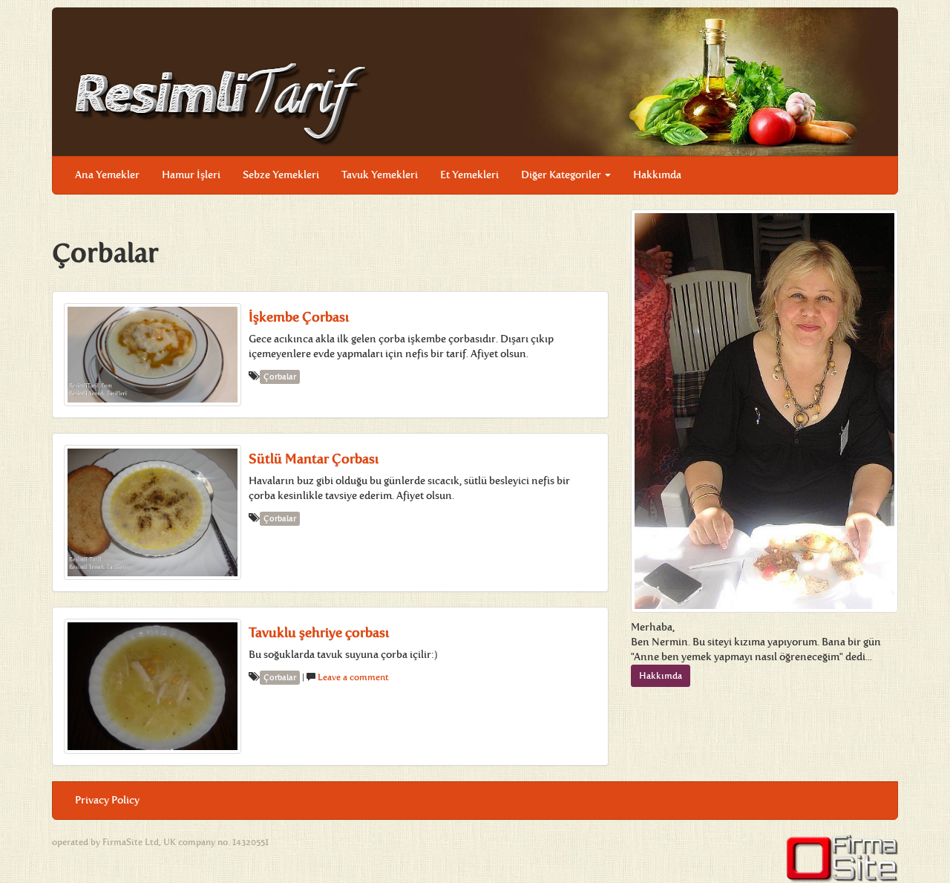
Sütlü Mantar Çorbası (314, 459)
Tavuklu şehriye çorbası (319, 633)
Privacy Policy (107, 800)
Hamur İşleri (191, 175)
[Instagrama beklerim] (875, 164)
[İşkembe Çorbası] (152, 354)
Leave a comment (353, 677)
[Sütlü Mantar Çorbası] (152, 512)
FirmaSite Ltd (130, 842)
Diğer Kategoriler (562, 175)
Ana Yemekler (107, 175)
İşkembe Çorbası (299, 317)
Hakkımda (657, 175)
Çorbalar (279, 377)
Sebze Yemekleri (281, 175)
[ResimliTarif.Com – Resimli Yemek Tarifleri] (222, 102)
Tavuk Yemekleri (379, 175)
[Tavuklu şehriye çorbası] (152, 686)
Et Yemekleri (469, 175)
